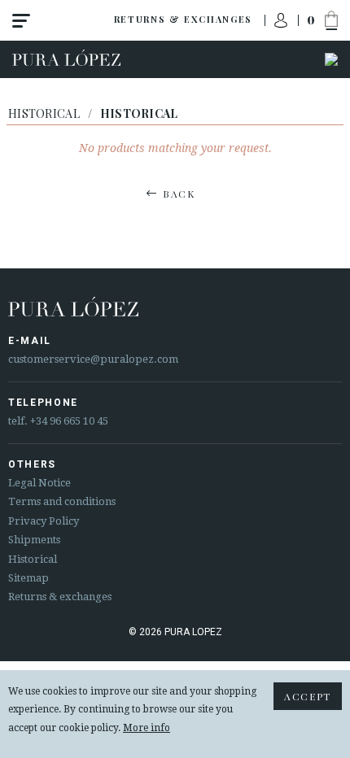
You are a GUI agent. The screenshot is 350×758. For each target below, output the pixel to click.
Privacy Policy (43, 521)
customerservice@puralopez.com (93, 359)
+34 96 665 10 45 (69, 421)
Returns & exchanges (183, 19)
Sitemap (28, 578)
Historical (44, 113)
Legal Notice (39, 483)
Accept (307, 696)
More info (146, 728)
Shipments (34, 540)
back (179, 193)
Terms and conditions (62, 501)
